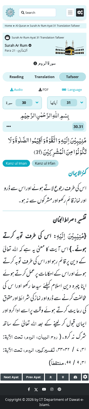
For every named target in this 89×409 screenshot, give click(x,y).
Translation (45, 76)
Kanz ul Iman (16, 163)
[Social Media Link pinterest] (59, 389)
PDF (46, 89)
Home (8, 26)
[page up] (50, 377)
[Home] (10, 12)
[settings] (85, 377)
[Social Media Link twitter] (36, 389)
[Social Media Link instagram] (52, 389)
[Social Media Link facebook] (29, 389)
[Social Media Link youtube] (44, 389)
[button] (8, 126)
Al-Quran (21, 26)
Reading (17, 76)
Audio (18, 89)
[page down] (63, 377)
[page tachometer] (75, 377)
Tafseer (72, 76)
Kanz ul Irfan (45, 163)
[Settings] (80, 12)
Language (74, 89)
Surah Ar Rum (16, 45)
